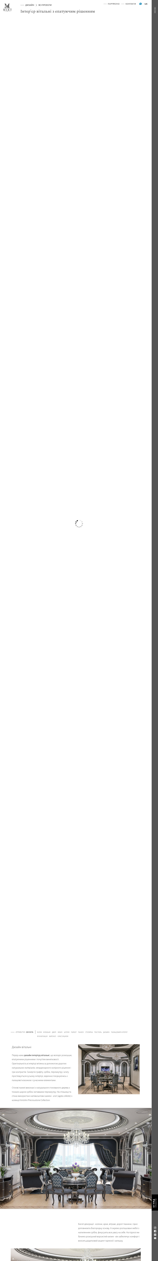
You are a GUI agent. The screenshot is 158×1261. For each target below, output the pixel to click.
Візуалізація (42, 1036)
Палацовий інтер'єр (119, 1032)
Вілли (39, 1032)
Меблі (60, 1032)
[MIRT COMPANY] (7, 7)
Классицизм (63, 1036)
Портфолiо (114, 4)
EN (146, 4)
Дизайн (29, 5)
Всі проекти (45, 5)
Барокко (52, 1036)
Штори (66, 1032)
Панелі (81, 1032)
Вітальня (46, 1032)
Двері (54, 1032)
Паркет (74, 1032)
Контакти (131, 4)
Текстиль (98, 1032)
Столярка (89, 1032)
